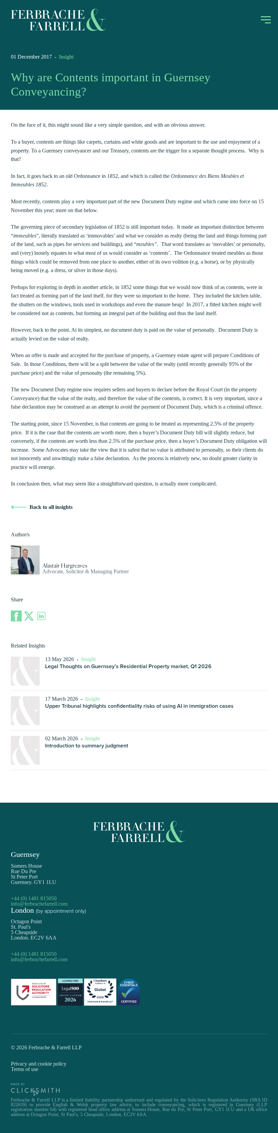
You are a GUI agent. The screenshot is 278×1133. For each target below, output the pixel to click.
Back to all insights (51, 507)
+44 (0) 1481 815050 (34, 898)
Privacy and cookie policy (38, 1064)
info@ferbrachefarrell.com (39, 904)
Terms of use (24, 1069)
